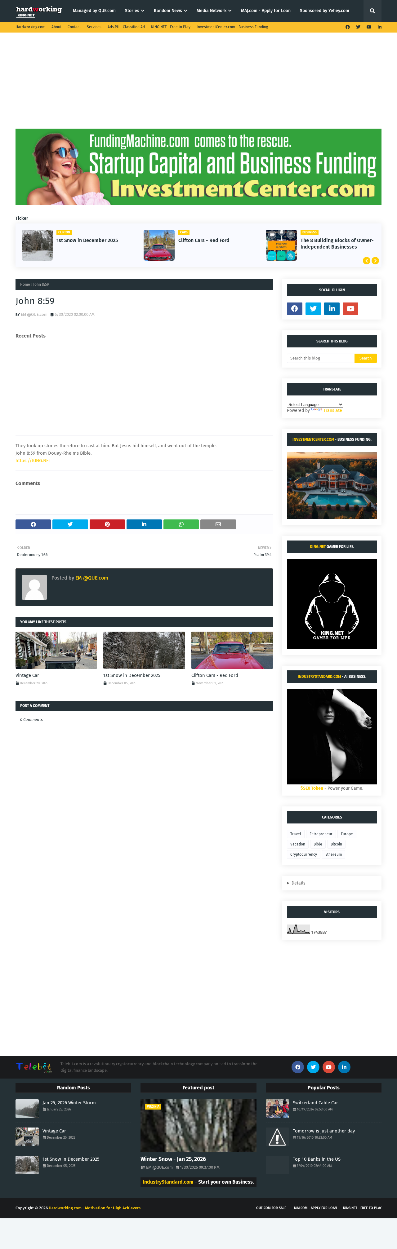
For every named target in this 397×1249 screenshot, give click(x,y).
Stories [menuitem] (132, 10)
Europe (347, 834)
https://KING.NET (33, 460)
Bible (318, 844)
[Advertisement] (198, 85)
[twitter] (358, 27)
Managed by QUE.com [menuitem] (94, 10)
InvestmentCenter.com (313, 439)
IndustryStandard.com (319, 676)
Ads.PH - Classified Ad (126, 27)
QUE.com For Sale (271, 1208)
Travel (295, 834)
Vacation (297, 844)
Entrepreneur (321, 834)
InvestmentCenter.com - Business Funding (232, 27)
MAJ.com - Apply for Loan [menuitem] (266, 10)
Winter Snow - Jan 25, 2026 (173, 1159)
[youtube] (369, 27)
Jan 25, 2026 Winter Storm (69, 1103)
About (56, 27)
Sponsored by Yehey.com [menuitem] (324, 10)
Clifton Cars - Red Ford (204, 240)
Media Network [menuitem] (211, 10)
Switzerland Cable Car (315, 1103)
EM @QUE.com (34, 314)
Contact (74, 27)
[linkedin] (378, 27)
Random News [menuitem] (168, 10)
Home (25, 284)
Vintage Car (27, 675)
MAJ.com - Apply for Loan (315, 1208)
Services (94, 27)
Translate (332, 410)
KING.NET (318, 547)
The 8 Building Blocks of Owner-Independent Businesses (337, 243)
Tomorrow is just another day (324, 1131)
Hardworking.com (30, 27)
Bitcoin (336, 844)
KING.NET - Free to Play (170, 27)
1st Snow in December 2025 (87, 240)
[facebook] (347, 27)
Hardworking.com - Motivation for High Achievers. (95, 1208)
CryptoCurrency (303, 854)
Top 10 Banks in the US (317, 1159)
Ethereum (333, 854)
